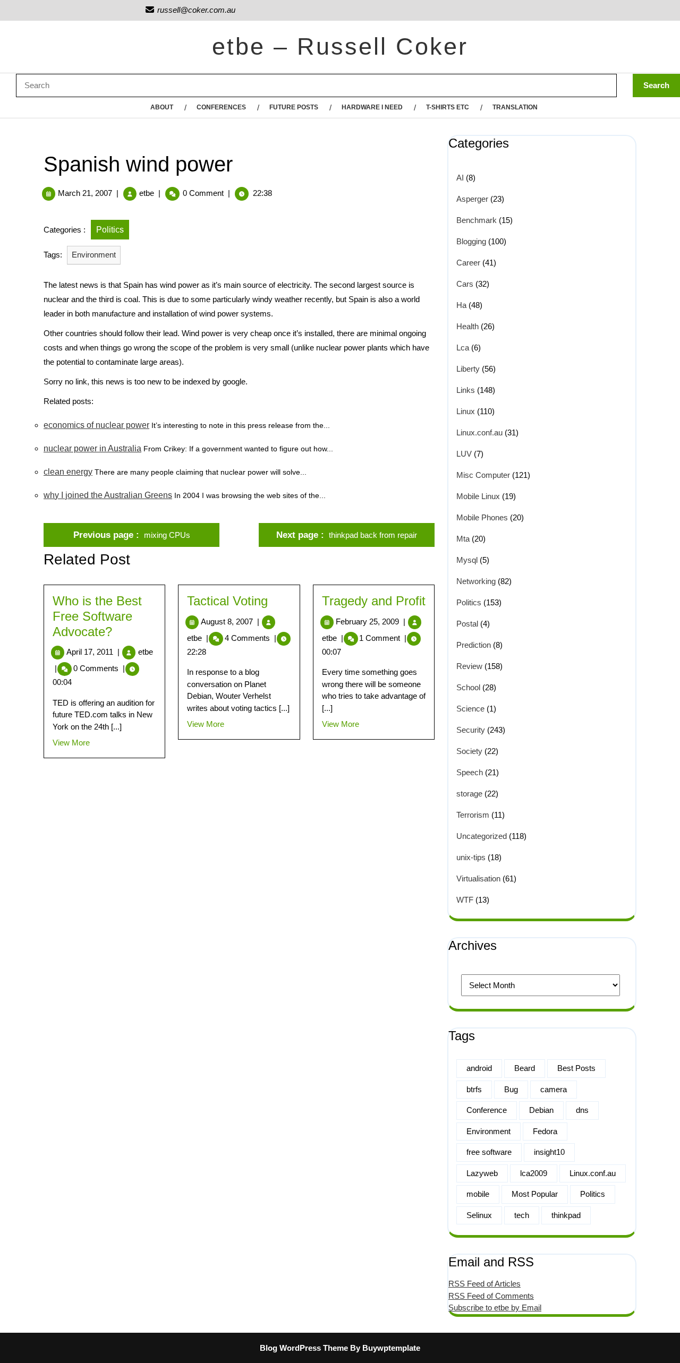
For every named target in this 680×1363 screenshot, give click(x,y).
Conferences (221, 107)
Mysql (467, 559)
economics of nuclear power (96, 425)
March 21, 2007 (85, 193)
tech (521, 1215)
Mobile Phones (482, 517)
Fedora (545, 1131)
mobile (477, 1193)
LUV (464, 453)
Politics (110, 229)
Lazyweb (482, 1173)
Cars (464, 283)
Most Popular (535, 1193)
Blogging (471, 241)
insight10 (549, 1151)
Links (465, 390)
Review (469, 666)
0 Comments (99, 668)
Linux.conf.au (479, 432)
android (479, 1068)
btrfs (474, 1089)
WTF (464, 899)
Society (469, 751)
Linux (465, 411)
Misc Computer (483, 474)
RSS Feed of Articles (484, 1283)
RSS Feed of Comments (491, 1295)
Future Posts (293, 107)
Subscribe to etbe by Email (494, 1307)
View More (71, 742)
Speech (469, 772)
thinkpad (566, 1215)
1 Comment (382, 637)
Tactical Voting (227, 601)
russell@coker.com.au (189, 9)
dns (582, 1110)
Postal (467, 623)
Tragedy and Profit (374, 601)
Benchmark (476, 220)
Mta (463, 538)
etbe (146, 193)
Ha (461, 305)
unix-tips (471, 857)
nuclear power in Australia (92, 448)
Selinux (479, 1215)
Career (468, 262)
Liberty (468, 368)
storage (469, 793)
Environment (94, 254)
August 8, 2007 (230, 621)
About (161, 107)
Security (470, 729)
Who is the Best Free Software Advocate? (97, 616)
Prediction (473, 644)
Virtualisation (478, 878)
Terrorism (472, 814)
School (468, 687)
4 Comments (250, 637)
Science (470, 708)
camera (553, 1089)
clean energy (68, 471)
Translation (515, 107)
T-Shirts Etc (447, 107)
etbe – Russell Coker (340, 46)
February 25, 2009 (370, 621)
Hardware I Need (372, 107)
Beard (524, 1068)
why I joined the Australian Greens (108, 495)
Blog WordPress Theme (304, 1347)
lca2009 (533, 1173)
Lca (462, 347)
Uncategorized (481, 836)
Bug (511, 1089)
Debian (541, 1110)
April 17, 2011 (93, 651)
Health (467, 326)
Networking (476, 581)
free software (489, 1151)
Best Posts (576, 1068)
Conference (486, 1110)
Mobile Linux (478, 496)
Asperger (472, 198)
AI (460, 177)
